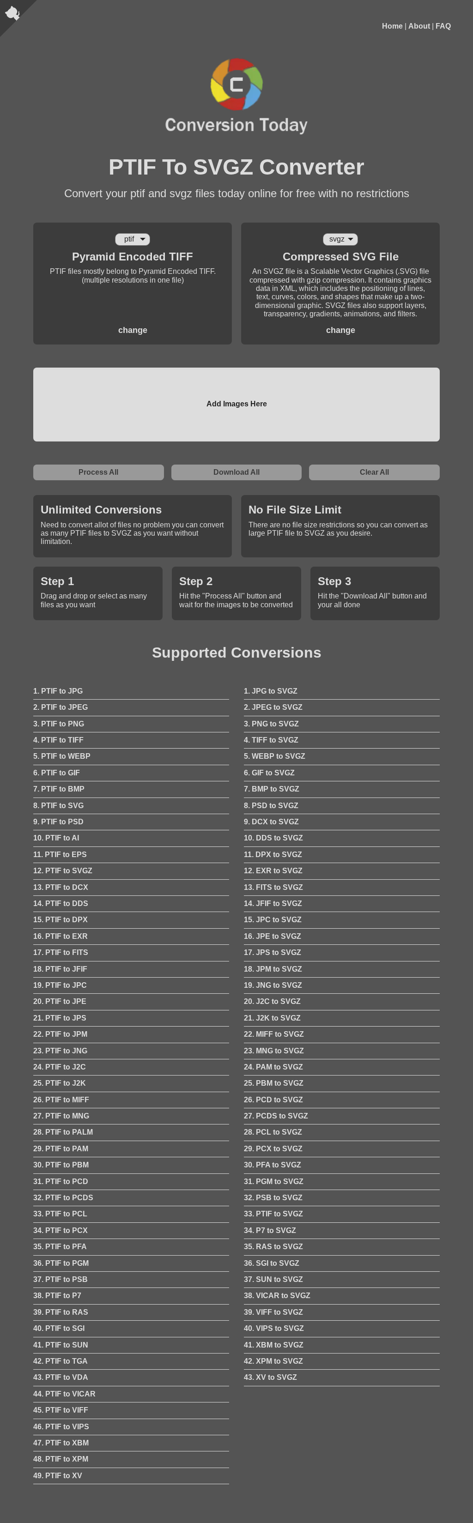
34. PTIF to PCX (60, 1230)
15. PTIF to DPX (60, 920)
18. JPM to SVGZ (273, 969)
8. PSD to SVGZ (271, 806)
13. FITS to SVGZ (273, 887)
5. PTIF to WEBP (62, 756)
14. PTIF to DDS (60, 903)
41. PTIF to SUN (60, 1345)
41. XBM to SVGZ (273, 1345)
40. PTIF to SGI (59, 1328)
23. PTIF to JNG (60, 1051)
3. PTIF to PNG (58, 724)
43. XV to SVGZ (270, 1377)
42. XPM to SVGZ (273, 1361)
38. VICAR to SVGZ (277, 1295)
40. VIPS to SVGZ (274, 1328)
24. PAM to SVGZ (273, 1067)
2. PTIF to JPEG (60, 707)
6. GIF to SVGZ (269, 773)
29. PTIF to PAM (60, 1149)
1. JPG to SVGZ (270, 691)
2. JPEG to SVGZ (273, 707)
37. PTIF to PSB (60, 1279)
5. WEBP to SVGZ (274, 756)
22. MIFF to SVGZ (274, 1034)
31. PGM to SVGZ (273, 1181)
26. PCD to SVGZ (273, 1100)
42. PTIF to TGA (60, 1361)
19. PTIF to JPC (60, 985)
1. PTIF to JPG (58, 691)
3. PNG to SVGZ (271, 724)
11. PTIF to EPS (60, 854)
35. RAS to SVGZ (273, 1247)
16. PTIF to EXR (60, 936)
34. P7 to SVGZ (270, 1230)
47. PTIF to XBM (61, 1443)
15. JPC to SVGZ (273, 920)
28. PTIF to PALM (63, 1132)
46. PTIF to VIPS (61, 1427)
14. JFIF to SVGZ (273, 903)
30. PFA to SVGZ (272, 1165)
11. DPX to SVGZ (273, 854)
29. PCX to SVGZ (273, 1149)
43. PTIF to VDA (60, 1377)
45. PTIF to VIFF (60, 1410)
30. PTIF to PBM (61, 1165)
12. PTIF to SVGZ (62, 871)
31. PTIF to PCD (60, 1181)
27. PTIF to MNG (61, 1116)
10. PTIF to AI (56, 838)
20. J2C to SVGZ (272, 1001)
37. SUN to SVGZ (273, 1279)
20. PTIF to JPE (59, 1001)
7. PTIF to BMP (59, 789)
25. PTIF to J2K (59, 1083)
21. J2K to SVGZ (272, 1018)
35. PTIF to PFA (60, 1247)
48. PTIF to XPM (60, 1459)
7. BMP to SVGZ (271, 789)
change (132, 330)
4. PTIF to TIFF (58, 740)
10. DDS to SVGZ (273, 838)
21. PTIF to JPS (59, 1018)
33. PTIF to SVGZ (273, 1214)
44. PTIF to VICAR (64, 1394)
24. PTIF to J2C (59, 1067)
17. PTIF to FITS (60, 952)
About (419, 26)
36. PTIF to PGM (61, 1263)
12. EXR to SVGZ (273, 871)
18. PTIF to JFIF (60, 969)
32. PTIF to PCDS (63, 1198)
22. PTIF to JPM (60, 1034)
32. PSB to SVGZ (273, 1198)
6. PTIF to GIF (56, 773)
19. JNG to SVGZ (273, 985)
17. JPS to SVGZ (272, 952)
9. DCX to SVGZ (271, 822)
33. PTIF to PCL (60, 1214)
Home (392, 26)
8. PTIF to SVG (58, 806)
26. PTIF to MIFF (61, 1100)
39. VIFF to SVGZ (273, 1312)
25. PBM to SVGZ (273, 1083)
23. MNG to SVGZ (274, 1051)
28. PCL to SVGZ (273, 1132)
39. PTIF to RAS (60, 1312)
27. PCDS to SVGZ (276, 1116)
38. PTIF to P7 (57, 1295)
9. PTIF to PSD (58, 822)
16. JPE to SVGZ (272, 936)
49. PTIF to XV (57, 1476)
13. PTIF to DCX (60, 887)
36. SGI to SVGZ (271, 1263)
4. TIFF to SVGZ (271, 740)
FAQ (443, 26)
